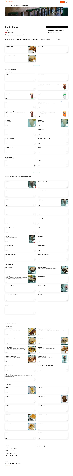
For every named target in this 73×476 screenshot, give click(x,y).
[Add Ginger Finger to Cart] (67, 223)
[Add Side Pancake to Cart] (67, 52)
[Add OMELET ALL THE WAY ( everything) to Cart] (67, 370)
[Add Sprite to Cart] (67, 98)
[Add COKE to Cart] (67, 165)
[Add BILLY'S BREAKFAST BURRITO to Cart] (67, 334)
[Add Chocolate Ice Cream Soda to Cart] (34, 259)
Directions (7, 465)
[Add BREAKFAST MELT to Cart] (34, 52)
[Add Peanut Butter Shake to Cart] (34, 232)
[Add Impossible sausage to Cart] (67, 411)
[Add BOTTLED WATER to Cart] (34, 152)
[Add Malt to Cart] (34, 196)
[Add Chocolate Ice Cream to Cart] (34, 291)
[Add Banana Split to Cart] (34, 281)
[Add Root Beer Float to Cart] (34, 241)
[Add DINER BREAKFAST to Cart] (34, 334)
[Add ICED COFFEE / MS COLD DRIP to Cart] (67, 143)
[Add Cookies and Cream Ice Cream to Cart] (34, 300)
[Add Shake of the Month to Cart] (67, 196)
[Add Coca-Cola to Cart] (67, 89)
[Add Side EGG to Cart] (34, 392)
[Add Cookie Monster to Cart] (34, 272)
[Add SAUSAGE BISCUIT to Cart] (67, 343)
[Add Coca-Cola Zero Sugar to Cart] (34, 116)
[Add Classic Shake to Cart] (34, 187)
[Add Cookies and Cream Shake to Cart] (67, 187)
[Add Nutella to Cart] (67, 205)
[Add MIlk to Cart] (34, 134)
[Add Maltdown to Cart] (34, 223)
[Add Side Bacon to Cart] (67, 392)
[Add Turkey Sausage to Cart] (67, 401)
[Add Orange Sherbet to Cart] (67, 300)
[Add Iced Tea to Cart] (34, 80)
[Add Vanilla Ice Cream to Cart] (67, 281)
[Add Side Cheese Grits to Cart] (34, 420)
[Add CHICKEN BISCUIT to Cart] (34, 370)
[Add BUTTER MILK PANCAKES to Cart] (34, 361)
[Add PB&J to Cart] (67, 232)
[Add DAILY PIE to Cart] (34, 313)
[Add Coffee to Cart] (34, 89)
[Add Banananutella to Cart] (34, 205)
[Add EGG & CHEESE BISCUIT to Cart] (34, 61)
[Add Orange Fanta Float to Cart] (34, 250)
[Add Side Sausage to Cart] (34, 401)
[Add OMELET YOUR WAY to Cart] (34, 352)
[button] (10, 39)
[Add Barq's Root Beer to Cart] (67, 107)
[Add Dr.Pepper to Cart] (34, 107)
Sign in (66, 2)
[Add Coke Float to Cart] (67, 241)
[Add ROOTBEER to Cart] (34, 165)
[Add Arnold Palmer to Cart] (67, 80)
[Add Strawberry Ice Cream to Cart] (67, 291)
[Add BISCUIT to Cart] (34, 438)
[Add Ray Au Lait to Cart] (67, 214)
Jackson (10, 5)
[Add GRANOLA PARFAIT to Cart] (67, 361)
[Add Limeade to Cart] (67, 125)
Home (6, 5)
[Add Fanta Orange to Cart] (67, 116)
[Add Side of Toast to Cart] (34, 429)
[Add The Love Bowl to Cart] (34, 379)
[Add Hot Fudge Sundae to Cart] (67, 272)
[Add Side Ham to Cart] (34, 411)
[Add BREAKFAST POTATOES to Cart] (67, 420)
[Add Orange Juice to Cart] (67, 134)
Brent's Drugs (16, 5)
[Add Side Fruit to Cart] (67, 438)
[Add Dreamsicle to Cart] (34, 214)
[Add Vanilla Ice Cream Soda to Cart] (67, 250)
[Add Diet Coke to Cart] (34, 98)
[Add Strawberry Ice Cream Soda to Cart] (67, 259)
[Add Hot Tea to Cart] (67, 152)
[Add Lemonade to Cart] (34, 125)
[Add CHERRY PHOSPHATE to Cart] (34, 143)
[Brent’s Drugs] (9, 1)
